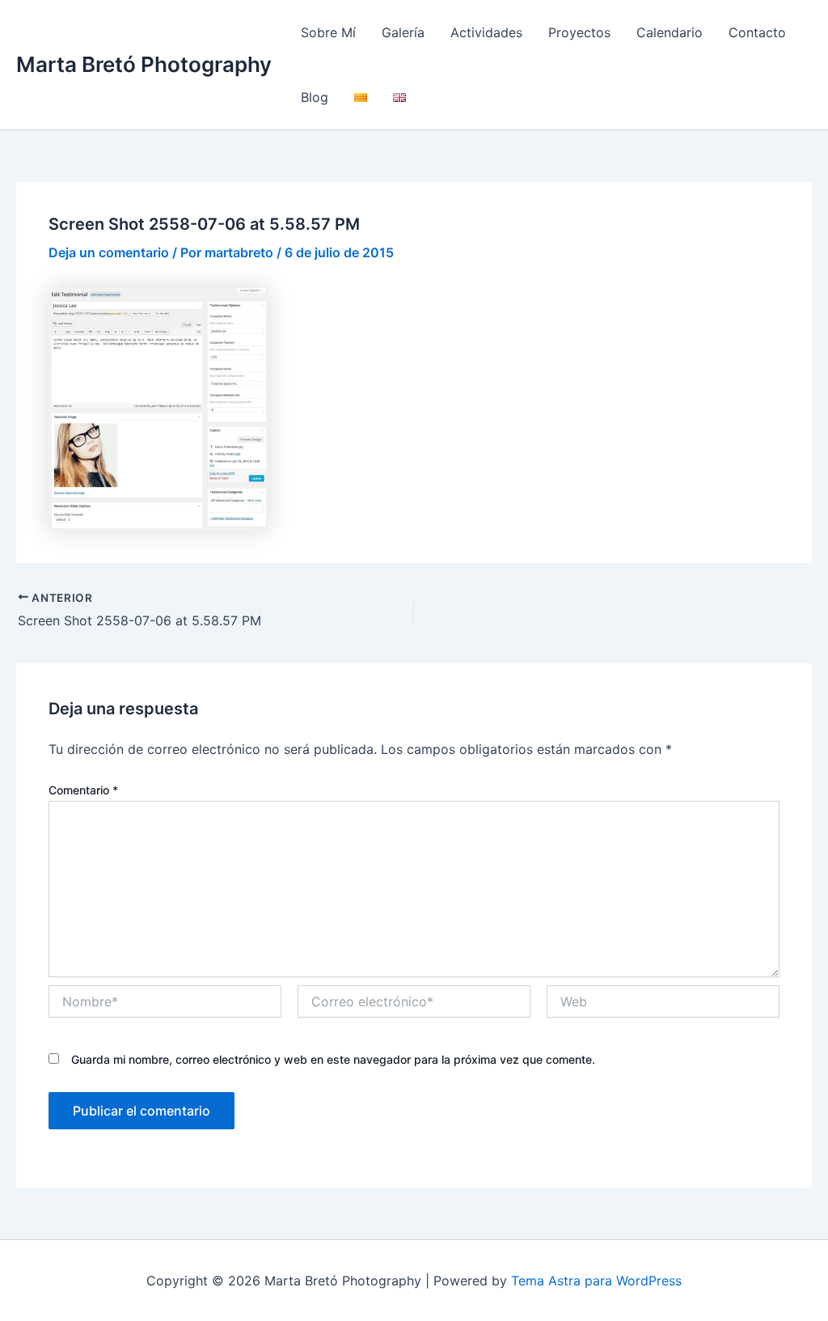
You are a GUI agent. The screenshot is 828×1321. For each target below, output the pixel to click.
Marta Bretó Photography (144, 64)
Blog (314, 97)
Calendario (669, 32)
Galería (403, 32)
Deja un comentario (109, 252)
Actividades (486, 32)
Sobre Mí (328, 32)
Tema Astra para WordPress (596, 1280)
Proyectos (579, 32)
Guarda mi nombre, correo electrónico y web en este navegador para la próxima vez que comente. (333, 1059)
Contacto (757, 32)
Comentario (83, 790)
